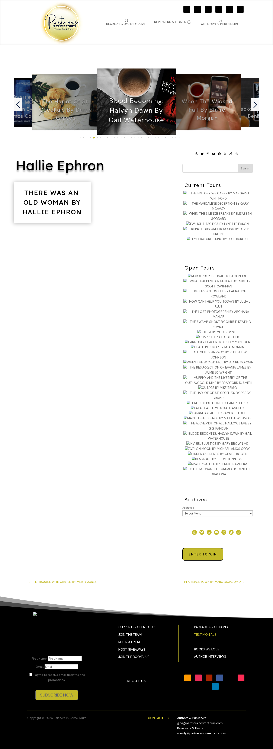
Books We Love (206, 649)
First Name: (40, 658)
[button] (80, 137)
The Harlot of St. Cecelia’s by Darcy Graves (65, 109)
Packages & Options (211, 627)
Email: (40, 667)
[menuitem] (219, 22)
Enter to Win (203, 554)
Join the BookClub (134, 657)
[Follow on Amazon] (186, 9)
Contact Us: (159, 718)
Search (245, 168)
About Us (136, 681)
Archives (188, 508)
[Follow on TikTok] (240, 9)
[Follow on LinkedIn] (215, 686)
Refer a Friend (129, 642)
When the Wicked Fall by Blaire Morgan (207, 109)
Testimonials (205, 634)
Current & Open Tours (137, 627)
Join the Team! (130, 634)
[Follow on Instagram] (197, 9)
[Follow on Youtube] (208, 9)
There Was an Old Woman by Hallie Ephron (52, 202)
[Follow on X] (229, 9)
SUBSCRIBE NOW (57, 695)
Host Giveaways (131, 649)
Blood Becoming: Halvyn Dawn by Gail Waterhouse (136, 110)
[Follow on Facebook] (218, 9)
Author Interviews (210, 656)
